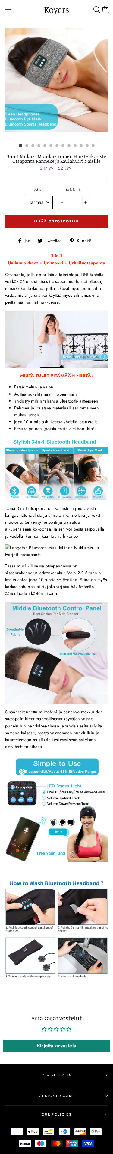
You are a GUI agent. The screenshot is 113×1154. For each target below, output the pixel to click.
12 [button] (87, 145)
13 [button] (93, 145)
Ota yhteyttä (57, 1075)
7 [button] (56, 145)
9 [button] (69, 145)
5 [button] (44, 145)
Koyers (56, 9)
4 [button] (38, 145)
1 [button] (20, 145)
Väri (38, 190)
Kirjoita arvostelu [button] (57, 1045)
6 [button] (50, 145)
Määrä (73, 190)
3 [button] (32, 145)
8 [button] (62, 145)
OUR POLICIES (56, 1114)
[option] (56, 79)
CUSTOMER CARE (56, 1095)
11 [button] (81, 145)
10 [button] (75, 145)
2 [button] (26, 145)
